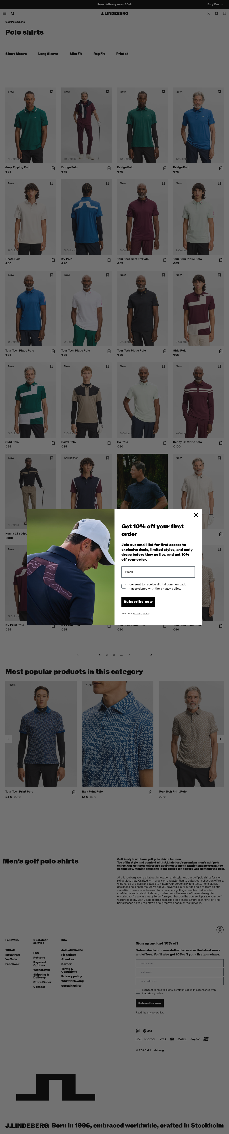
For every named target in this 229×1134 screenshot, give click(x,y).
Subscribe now (138, 601)
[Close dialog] (196, 515)
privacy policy (141, 613)
